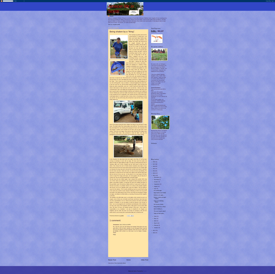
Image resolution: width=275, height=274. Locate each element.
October (156, 181)
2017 (154, 164)
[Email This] (127, 216)
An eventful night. (158, 190)
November (156, 179)
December (156, 177)
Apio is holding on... (158, 208)
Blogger (145, 271)
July (155, 188)
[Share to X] (130, 216)
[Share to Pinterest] (133, 216)
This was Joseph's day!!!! (160, 211)
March (155, 223)
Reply (114, 234)
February (156, 225)
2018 (154, 161)
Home (128, 260)
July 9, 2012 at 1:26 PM (125, 224)
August (156, 186)
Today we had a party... (159, 213)
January (156, 227)
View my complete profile (114, 24)
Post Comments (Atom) (120, 263)
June (155, 216)
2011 (154, 230)
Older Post (144, 260)
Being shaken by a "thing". (160, 206)
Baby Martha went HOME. (160, 192)
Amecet (111, 16)
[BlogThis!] (129, 216)
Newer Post (112, 260)
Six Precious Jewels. (159, 204)
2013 (154, 173)
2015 (154, 168)
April (155, 220)
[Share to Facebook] (131, 216)
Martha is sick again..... (159, 195)
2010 (154, 232)
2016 (154, 166)
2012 (154, 175)
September (156, 184)
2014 (154, 170)
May (155, 218)
